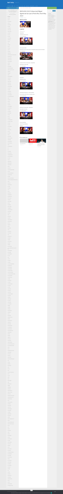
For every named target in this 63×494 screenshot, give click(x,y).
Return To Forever (10, 392)
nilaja (52, 25)
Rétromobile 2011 (10, 390)
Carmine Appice (10, 94)
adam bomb (49, 14)
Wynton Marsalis (10, 483)
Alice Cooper (9, 29)
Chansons (9, 104)
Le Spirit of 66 (9, 280)
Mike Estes (9, 312)
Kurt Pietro (9, 260)
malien (48, 24)
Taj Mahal (50, 28)
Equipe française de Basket (11, 169)
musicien (49, 25)
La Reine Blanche (10, 267)
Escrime (9, 171)
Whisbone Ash (9, 475)
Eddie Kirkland (9, 164)
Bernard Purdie (10, 59)
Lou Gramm (9, 300)
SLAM (8, 425)
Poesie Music (9, 365)
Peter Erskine (9, 357)
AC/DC (9, 19)
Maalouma (54, 23)
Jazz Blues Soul (9, 236)
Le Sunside (9, 285)
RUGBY (9, 417)
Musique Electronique (10, 330)
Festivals (9, 176)
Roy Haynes (9, 415)
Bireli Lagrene (9, 66)
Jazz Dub (9, 239)
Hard (8, 214)
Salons (9, 420)
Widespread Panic (10, 478)
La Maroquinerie (10, 265)
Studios (9, 437)
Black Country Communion (11, 69)
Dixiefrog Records (10, 146)
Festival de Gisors (10, 174)
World (8, 480)
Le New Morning (10, 277)
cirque (8, 116)
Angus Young (9, 31)
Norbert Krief (9, 340)
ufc (8, 470)
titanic (51, 28)
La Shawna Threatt (10, 270)
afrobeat (9, 26)
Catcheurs (9, 99)
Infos (8, 229)
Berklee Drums (10, 56)
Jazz (8, 234)
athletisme (9, 39)
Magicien (9, 305)
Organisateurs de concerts (11, 350)
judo (8, 257)
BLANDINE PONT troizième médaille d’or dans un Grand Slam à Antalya (41, 144)
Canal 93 (9, 89)
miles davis (50, 24)
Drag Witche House (10, 154)
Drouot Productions (10, 156)
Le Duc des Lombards (10, 272)
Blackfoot (9, 71)
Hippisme (9, 224)
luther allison (51, 23)
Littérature (9, 297)
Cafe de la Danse (10, 86)
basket (9, 49)
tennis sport (9, 450)
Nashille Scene (9, 332)
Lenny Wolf (9, 290)
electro (9, 166)
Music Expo (9, 322)
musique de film (10, 327)
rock (52, 26)
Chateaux (9, 109)
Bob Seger (9, 79)
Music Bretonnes (10, 320)
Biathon (9, 64)
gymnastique (9, 211)
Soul (8, 427)
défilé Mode (9, 139)
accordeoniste (9, 21)
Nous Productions (10, 342)
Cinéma (9, 114)
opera (8, 347)
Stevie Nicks (9, 430)
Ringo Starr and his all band (11, 395)
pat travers (49, 26)
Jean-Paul (22, 17)
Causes (9, 101)
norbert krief (54, 25)
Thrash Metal (9, 455)
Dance (9, 134)
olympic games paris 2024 (11, 345)
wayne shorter (50, 29)
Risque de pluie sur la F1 (11, 397)
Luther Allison (9, 302)
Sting (8, 432)
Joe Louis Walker (10, 246)
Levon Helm (9, 292)
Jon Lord (9, 255)
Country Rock (9, 129)
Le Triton (9, 287)
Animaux (9, 34)
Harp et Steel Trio (10, 219)
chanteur (52, 16)
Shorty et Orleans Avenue (11, 422)
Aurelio (9, 41)
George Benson (10, 194)
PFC (8, 360)
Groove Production (10, 209)
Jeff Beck (9, 244)
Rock (8, 400)
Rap (8, 382)
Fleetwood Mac (10, 184)
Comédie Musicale (10, 119)
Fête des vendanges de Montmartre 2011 (13, 179)
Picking (9, 362)
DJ (8, 149)
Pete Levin (9, 355)
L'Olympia (9, 262)
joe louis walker (54, 22)
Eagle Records (9, 161)
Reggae (9, 385)
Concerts (9, 124)
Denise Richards (10, 141)
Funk (8, 189)
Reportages (9, 387)
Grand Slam (9, 204)
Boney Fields (9, 81)
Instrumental (9, 231)
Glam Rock (9, 199)
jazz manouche (9, 241)
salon (48, 27)
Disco (8, 144)
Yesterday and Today (10, 485)
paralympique (9, 352)
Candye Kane (9, 91)
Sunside (9, 440)
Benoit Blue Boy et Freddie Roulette (12, 54)
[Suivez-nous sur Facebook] (17, 7)
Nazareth (9, 335)
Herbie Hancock (10, 221)
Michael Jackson (10, 310)
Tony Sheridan (9, 465)
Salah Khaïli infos (31, 143)
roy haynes (54, 26)
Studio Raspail (9, 435)
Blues (8, 74)
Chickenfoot (9, 111)
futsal (8, 191)
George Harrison (10, 196)
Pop (8, 367)
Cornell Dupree (9, 126)
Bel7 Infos (10, 2)
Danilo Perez (9, 136)
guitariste (50, 21)
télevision (9, 445)
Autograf (9, 44)
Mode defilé (9, 315)
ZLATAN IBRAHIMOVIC (23, 143)
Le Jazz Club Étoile (10, 275)
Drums (9, 159)
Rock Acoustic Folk (10, 402)
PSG (8, 370)
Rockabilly (9, 412)
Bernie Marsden (10, 61)
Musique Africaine (10, 325)
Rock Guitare (9, 405)
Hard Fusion (9, 216)
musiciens (51, 25)
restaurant (51, 26)
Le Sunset (9, 282)
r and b (9, 375)
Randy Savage (9, 380)
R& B (8, 377)
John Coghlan (9, 252)
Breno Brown (9, 84)
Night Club (9, 337)
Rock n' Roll (9, 407)
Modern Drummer (10, 317)
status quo (53, 27)
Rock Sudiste (9, 410)
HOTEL (9, 226)
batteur (49, 15)
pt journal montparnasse (11, 372)
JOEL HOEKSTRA (10, 250)
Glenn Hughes (9, 201)
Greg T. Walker (9, 206)
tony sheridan (53, 28)
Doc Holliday (9, 151)
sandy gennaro (50, 27)
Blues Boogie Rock (10, 76)
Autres (9, 46)
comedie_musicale (10, 121)
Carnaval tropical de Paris (11, 96)
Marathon (9, 307)
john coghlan (49, 23)
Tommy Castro (9, 460)
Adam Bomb (9, 24)
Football (9, 186)
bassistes (9, 51)
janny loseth (51, 22)
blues (53, 15)
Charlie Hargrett (10, 106)
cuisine (9, 131)
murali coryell (53, 24)
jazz (52, 22)
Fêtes (8, 181)
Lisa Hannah (9, 295)
